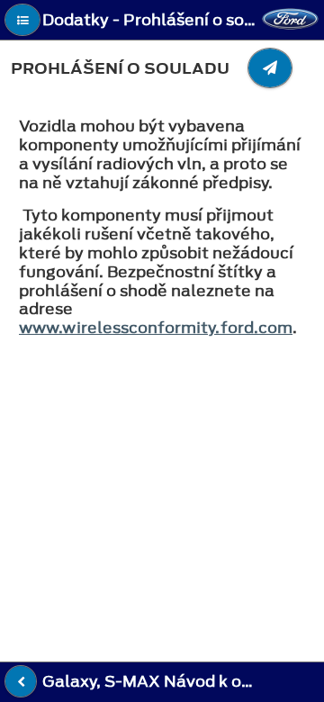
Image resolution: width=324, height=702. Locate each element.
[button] (22, 20)
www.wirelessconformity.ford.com (155, 327)
